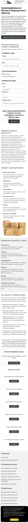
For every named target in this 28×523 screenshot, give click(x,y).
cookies (18, 510)
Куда (3, 62)
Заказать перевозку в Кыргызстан (13, 37)
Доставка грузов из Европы (9, 492)
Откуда (4, 56)
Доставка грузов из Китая (8, 500)
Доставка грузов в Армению (9, 498)
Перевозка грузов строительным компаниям (11, 480)
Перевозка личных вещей (9, 484)
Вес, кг (4, 83)
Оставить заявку (14, 363)
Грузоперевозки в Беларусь (9, 503)
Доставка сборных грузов (8, 471)
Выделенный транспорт (9, 76)
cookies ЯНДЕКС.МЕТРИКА (10, 515)
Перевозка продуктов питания (10, 476)
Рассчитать (14, 121)
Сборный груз (6, 74)
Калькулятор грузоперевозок (9, 460)
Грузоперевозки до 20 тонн (9, 468)
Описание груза (6, 100)
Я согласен (14, 519)
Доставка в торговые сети (9, 474)
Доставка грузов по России (9, 495)
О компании (5, 457)
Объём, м (5, 92)
